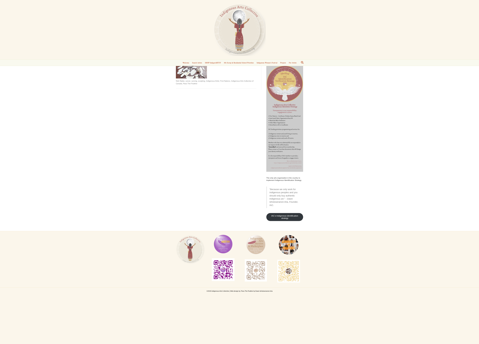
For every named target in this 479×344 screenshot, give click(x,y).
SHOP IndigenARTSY (213, 62)
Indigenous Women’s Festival (267, 62)
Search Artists (197, 62)
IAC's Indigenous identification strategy (284, 217)
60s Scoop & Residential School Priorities (239, 62)
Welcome (186, 62)
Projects (283, 62)
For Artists (293, 62)
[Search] (301, 62)
